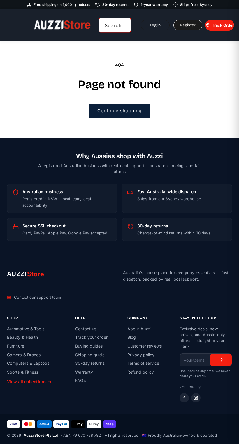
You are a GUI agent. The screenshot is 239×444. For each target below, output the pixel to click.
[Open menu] (19, 25)
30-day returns (89, 363)
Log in (155, 25)
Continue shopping (119, 110)
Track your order (91, 337)
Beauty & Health (22, 337)
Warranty (84, 371)
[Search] (124, 25)
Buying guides (89, 345)
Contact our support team (37, 297)
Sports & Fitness (22, 371)
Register (188, 25)
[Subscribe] (221, 360)
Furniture (15, 345)
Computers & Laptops (28, 363)
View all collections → (29, 381)
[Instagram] (196, 397)
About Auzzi (139, 328)
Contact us (85, 328)
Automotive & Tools (25, 328)
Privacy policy (140, 354)
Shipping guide (89, 354)
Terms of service (143, 363)
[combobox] (115, 25)
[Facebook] (184, 397)
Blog (131, 337)
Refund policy (140, 371)
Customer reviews (144, 345)
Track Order (223, 25)
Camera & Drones (24, 354)
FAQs (80, 380)
